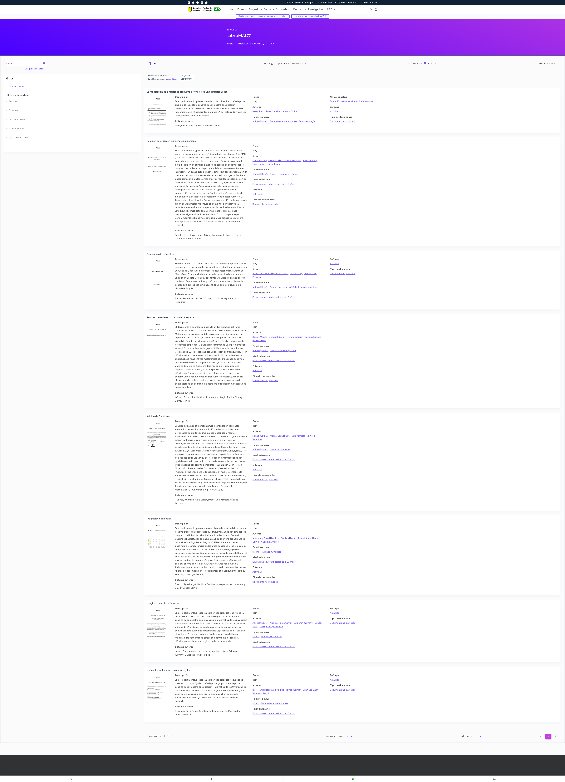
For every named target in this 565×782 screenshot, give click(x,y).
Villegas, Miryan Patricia (271, 626)
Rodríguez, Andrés (274, 690)
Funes (240, 9)
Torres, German (293, 690)
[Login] (376, 9)
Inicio (233, 9)
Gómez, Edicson (277, 337)
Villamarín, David (260, 693)
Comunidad (282, 9)
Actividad (334, 111)
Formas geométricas (280, 287)
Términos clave (293, 3)
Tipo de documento (347, 3)
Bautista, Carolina (280, 538)
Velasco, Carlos (289, 111)
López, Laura (273, 164)
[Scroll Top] (494, 779)
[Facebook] (193, 2)
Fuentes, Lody (310, 160)
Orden (295, 174)
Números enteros (279, 350)
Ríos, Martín (258, 690)
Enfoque (309, 3)
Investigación (315, 9)
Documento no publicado (342, 121)
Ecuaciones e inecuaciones (283, 121)
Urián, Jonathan (310, 690)
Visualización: (415, 63)
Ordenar (266, 63)
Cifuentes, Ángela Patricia (265, 160)
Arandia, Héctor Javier (281, 623)
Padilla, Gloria (259, 340)
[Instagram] (197, 2)
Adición (256, 121)
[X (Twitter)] (189, 2)
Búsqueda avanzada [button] (35, 69)
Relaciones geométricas (305, 287)
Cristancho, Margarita (290, 160)
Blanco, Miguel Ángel (301, 538)
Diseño (264, 121)
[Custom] (70, 779)
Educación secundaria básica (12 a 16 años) (351, 101)
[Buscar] (371, 9)
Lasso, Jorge (258, 164)
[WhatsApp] (206, 2)
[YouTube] (202, 2)
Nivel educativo (325, 3)
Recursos (298, 9)
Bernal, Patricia (280, 273)
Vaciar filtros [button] (171, 79)
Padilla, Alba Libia (312, 337)
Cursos (267, 9)
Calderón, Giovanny (303, 623)
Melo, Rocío (258, 111)
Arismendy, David (261, 538)
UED (329, 9)
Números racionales (280, 174)
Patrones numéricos (271, 552)
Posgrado (254, 9)
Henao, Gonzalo (260, 436)
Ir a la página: (467, 736)
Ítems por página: (334, 736)
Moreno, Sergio (294, 337)
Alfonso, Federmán (262, 273)
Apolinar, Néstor (260, 623)
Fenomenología (307, 121)
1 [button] (548, 736)
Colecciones (368, 3)
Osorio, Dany (296, 273)
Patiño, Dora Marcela (294, 436)
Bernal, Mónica (259, 337)
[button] (540, 736)
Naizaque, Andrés (270, 542)
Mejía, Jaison (276, 436)
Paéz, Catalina (273, 111)
